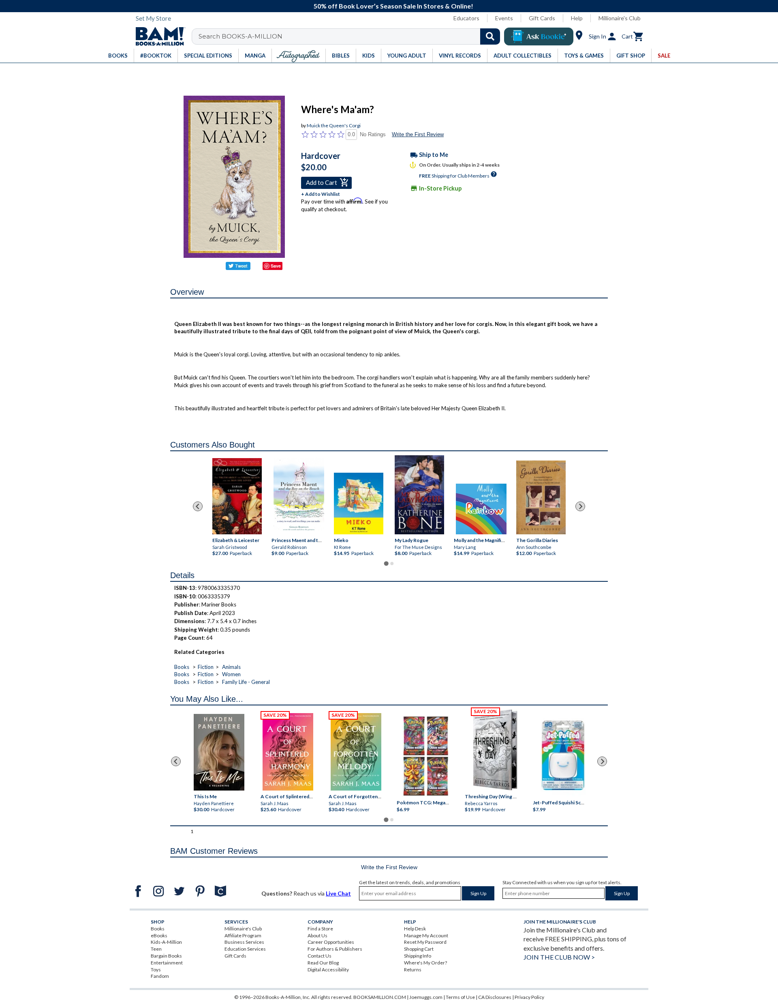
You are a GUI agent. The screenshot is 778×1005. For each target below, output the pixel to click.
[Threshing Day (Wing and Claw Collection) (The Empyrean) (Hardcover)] (495, 750)
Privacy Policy (529, 997)
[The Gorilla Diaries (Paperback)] (541, 498)
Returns (412, 969)
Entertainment (167, 963)
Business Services (244, 942)
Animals (231, 667)
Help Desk (415, 929)
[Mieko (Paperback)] (358, 503)
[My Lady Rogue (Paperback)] (419, 494)
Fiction (206, 667)
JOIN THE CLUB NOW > (559, 957)
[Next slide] (580, 506)
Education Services (245, 949)
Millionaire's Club (619, 18)
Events (504, 18)
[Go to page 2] (391, 563)
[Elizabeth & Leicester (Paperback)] (237, 496)
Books (181, 667)
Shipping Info (417, 956)
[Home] (158, 36)
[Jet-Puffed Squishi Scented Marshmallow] (563, 756)
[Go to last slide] (198, 506)
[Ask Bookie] (538, 36)
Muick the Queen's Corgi (334, 125)
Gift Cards (542, 18)
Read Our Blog (323, 963)
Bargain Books (166, 956)
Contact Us (319, 956)
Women (231, 674)
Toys (156, 969)
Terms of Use (460, 997)
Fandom (160, 976)
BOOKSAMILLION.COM (379, 997)
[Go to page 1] (386, 563)
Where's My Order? (425, 963)
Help (577, 18)
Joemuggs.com (425, 997)
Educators (466, 18)
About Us (317, 935)
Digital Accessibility (328, 969)
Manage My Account (426, 935)
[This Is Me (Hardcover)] (218, 752)
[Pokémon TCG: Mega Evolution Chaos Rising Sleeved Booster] (425, 756)
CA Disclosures (494, 997)
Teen (156, 949)
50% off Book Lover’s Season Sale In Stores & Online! (393, 6)
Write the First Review (418, 134)
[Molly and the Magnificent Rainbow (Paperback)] (481, 509)
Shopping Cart (419, 949)
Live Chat (338, 893)
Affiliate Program (242, 935)
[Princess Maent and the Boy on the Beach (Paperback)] (299, 496)
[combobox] (351, 36)
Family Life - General (246, 682)
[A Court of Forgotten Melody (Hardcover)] (356, 752)
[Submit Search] (490, 36)
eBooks (159, 935)
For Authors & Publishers (335, 949)
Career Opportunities (331, 942)
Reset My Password (425, 942)
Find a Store (320, 929)
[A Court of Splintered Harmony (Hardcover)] (288, 752)
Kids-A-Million (166, 942)
